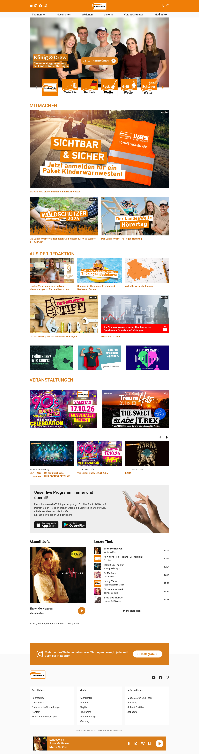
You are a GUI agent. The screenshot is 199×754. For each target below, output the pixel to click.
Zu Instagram (146, 654)
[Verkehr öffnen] (45, 5)
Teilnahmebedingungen (44, 716)
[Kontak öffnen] (163, 5)
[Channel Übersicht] (135, 743)
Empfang (132, 702)
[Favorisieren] (149, 743)
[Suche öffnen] (168, 5)
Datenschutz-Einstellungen (46, 707)
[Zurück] (160, 437)
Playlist (84, 707)
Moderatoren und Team (139, 698)
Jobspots (132, 712)
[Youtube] (31, 5)
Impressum (38, 698)
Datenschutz (38, 702)
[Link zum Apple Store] (46, 525)
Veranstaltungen (133, 14)
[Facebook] (40, 5)
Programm (85, 712)
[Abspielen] (159, 743)
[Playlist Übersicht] (142, 743)
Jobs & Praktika (135, 707)
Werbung (84, 721)
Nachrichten (64, 14)
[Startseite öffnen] (99, 6)
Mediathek (161, 14)
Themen (37, 14)
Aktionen (87, 14)
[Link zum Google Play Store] (74, 525)
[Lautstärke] (128, 743)
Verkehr (108, 14)
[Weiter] (167, 437)
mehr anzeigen (132, 610)
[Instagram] (35, 5)
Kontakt (36, 712)
